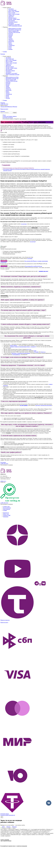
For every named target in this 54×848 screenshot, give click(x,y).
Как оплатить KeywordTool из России (33, 266)
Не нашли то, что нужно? (14, 24)
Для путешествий (12, 10)
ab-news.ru (43, 352)
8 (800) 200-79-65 (4, 104)
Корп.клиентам (6, 509)
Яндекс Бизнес (13, 345)
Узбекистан (11, 40)
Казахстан (10, 33)
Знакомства (11, 16)
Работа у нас (6, 514)
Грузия (9, 48)
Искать (15, 112)
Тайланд (10, 44)
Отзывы (5, 51)
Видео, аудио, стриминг (13, 11)
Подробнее (29, 258)
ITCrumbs (36, 352)
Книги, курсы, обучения (13, 14)
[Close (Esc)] (2, 817)
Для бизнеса (11, 23)
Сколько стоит (6, 506)
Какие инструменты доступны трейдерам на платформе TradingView (18, 168)
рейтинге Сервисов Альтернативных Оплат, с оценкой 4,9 (23, 346)
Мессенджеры (11, 20)
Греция (10, 46)
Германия (10, 35)
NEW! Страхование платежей (15, 25)
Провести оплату (4, 109)
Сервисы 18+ (11, 15)
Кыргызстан (11, 41)
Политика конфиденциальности (8, 815)
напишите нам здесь (43, 271)
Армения (10, 38)
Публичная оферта (5, 813)
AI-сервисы (11, 8)
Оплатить (3, 111)
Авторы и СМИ (6, 515)
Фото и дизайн (11, 12)
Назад (4, 115)
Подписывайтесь (16, 354)
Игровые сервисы (12, 18)
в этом (34, 350)
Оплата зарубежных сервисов (10, 116)
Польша (10, 36)
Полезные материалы (8, 117)
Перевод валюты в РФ (13, 31)
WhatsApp (15, 106)
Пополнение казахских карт (14, 29)
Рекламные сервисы (12, 21)
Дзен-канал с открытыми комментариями (20, 353)
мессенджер (24, 224)
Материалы (5, 516)
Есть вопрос (3, 462)
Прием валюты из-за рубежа (14, 28)
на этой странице (24, 405)
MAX (6, 106)
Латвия (10, 37)
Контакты (3, 54)
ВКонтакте (10, 106)
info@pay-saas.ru (3, 481)
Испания (10, 49)
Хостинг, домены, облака (14, 19)
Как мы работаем (7, 507)
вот (28, 349)
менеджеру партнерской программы (43, 405)
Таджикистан (11, 45)
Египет (10, 42)
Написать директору (5, 620)
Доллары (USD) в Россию (14, 32)
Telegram (3, 106)
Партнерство (6, 512)
